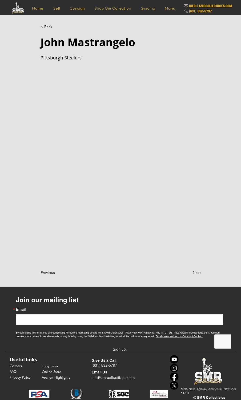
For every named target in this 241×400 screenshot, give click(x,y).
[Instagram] (174, 368)
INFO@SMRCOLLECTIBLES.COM (210, 6)
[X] (174, 385)
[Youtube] (174, 359)
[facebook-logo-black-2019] (174, 377)
